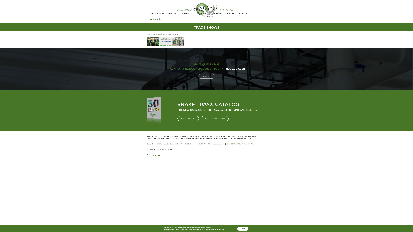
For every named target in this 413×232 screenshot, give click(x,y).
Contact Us (206, 76)
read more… (247, 138)
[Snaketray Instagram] (150, 155)
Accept (242, 229)
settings (221, 230)
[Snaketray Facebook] (148, 155)
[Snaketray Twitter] (153, 155)
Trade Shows (161, 34)
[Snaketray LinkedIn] (156, 155)
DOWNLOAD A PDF (188, 119)
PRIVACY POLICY (237, 144)
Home (148, 34)
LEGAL (228, 144)
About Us (154, 34)
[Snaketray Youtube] (159, 155)
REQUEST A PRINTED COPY (215, 119)
